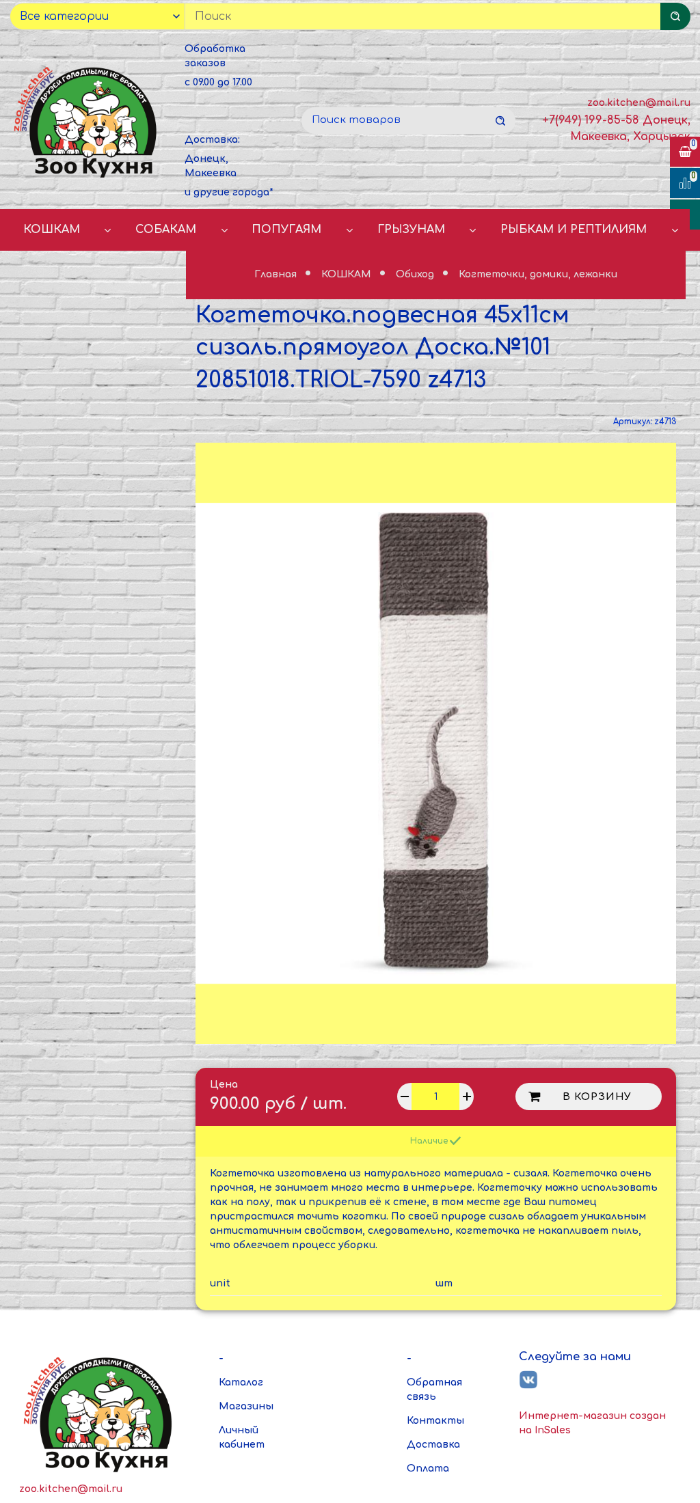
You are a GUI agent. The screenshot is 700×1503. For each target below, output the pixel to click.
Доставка (433, 1444)
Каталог (241, 1382)
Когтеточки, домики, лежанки (538, 275)
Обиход (416, 274)
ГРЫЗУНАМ (411, 229)
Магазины (246, 1406)
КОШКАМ (51, 229)
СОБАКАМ (165, 229)
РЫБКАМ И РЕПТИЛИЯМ (573, 229)
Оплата (428, 1468)
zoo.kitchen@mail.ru (638, 103)
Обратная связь (434, 1389)
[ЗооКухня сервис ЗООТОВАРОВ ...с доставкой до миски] (87, 120)
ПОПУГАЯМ (286, 229)
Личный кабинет (242, 1437)
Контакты (435, 1421)
